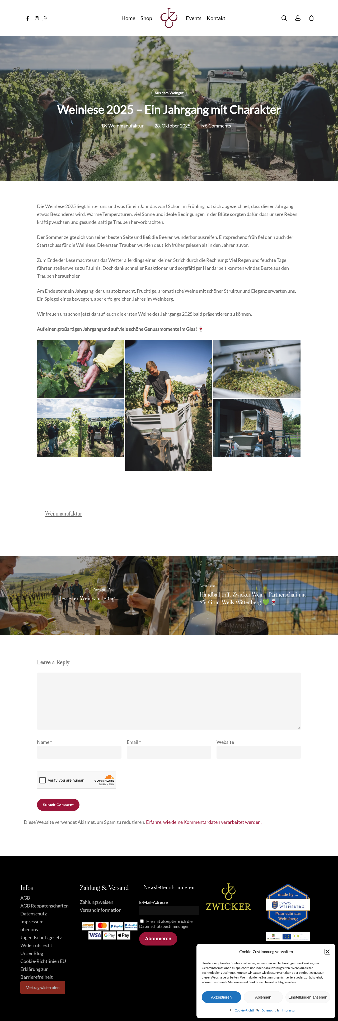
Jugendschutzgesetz (41, 937)
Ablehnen (263, 997)
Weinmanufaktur (126, 126)
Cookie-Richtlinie (247, 1010)
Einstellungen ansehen (307, 997)
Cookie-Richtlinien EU (43, 961)
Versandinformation (100, 910)
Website (225, 742)
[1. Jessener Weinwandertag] (84, 595)
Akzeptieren (221, 997)
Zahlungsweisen (96, 902)
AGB (25, 898)
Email (134, 742)
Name (44, 742)
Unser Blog (31, 953)
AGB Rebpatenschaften (44, 906)
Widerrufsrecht (36, 945)
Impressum (289, 1010)
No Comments (216, 126)
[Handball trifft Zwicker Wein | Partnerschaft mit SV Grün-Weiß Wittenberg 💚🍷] (253, 595)
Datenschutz (270, 1010)
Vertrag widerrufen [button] (42, 987)
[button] (327, 951)
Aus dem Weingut (169, 93)
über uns (29, 929)
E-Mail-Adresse (153, 902)
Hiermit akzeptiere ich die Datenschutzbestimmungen (166, 924)
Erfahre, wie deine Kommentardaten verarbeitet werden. (204, 822)
